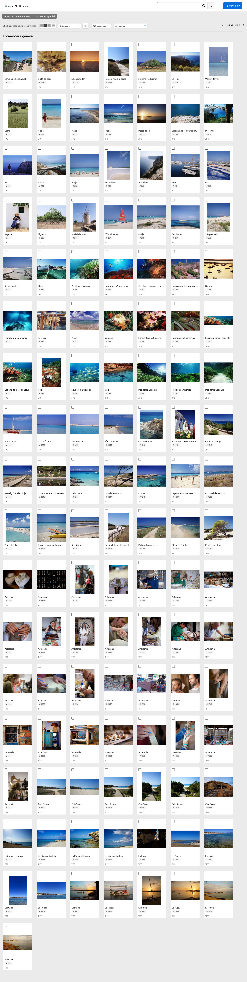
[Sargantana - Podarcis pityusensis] (185, 113)
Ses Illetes (177, 234)
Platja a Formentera (148, 544)
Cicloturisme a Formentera (51, 493)
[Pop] (51, 372)
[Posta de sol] (151, 113)
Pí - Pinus (209, 130)
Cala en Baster (145, 441)
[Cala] (118, 372)
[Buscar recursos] (203, 5)
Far (6, 182)
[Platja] (51, 113)
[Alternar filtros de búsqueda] (211, 5)
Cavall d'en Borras (113, 493)
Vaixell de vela (212, 78)
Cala (107, 389)
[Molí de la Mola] (84, 217)
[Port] (185, 165)
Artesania (9, 596)
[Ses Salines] (118, 165)
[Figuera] (51, 217)
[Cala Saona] (84, 476)
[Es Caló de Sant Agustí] (17, 61)
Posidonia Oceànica (80, 285)
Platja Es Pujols (179, 544)
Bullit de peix (44, 78)
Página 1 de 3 (233, 24)
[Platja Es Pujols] (185, 527)
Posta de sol (144, 130)
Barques (209, 285)
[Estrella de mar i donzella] (218, 320)
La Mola (175, 78)
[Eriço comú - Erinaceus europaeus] (185, 268)
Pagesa (8, 234)
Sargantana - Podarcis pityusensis (188, 130)
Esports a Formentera (182, 493)
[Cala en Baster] (151, 424)
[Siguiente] (243, 24)
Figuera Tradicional (147, 78)
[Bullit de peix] (51, 61)
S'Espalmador (78, 78)
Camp (7, 130)
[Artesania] (17, 579)
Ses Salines (110, 182)
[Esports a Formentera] (185, 476)
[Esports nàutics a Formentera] (51, 527)
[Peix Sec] (51, 320)
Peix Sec (42, 337)
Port (174, 182)
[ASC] (85, 25)
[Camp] (17, 113)
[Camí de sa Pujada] (218, 424)
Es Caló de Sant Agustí (16, 78)
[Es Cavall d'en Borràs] (218, 476)
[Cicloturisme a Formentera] (51, 476)
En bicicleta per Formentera (118, 544)
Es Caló (141, 493)
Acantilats (143, 182)
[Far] (17, 165)
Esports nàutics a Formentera (52, 544)
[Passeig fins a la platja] (118, 61)
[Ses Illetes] (185, 217)
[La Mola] (185, 61)
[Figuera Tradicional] (151, 61)
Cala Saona (76, 493)
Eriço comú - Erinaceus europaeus (188, 285)
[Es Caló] (151, 476)
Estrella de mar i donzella (217, 337)
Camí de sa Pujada (214, 441)
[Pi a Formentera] (218, 527)
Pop (40, 389)
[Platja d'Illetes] (51, 424)
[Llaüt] (51, 268)
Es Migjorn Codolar (14, 855)
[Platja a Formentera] (151, 527)
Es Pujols (142, 855)
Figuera (41, 234)
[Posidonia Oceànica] (84, 268)
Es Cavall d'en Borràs (215, 493)
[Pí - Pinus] (218, 113)
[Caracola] (118, 320)
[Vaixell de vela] (218, 61)
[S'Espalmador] (84, 61)
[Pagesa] (17, 217)
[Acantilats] (151, 165)
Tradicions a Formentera (184, 441)
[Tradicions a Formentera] (185, 424)
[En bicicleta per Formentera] (118, 527)
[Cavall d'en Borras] (118, 476)
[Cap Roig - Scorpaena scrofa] (151, 268)
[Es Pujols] (151, 838)
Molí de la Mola (78, 234)
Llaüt (40, 285)
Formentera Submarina (116, 285)
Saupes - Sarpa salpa (81, 389)
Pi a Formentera (213, 544)
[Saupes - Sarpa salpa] (84, 372)
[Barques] (218, 268)
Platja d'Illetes (45, 441)
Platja (41, 130)
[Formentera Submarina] (118, 268)
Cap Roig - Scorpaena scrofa (152, 285)
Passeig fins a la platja (115, 78)
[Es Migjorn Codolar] (17, 838)
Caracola (109, 337)
